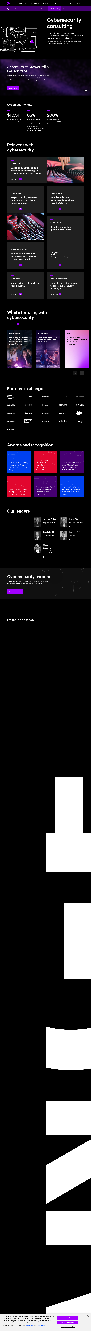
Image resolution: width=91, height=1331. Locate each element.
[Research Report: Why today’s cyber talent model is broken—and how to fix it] (48, 349)
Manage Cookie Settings (68, 1327)
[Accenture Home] (9, 3)
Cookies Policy (29, 1325)
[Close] (88, 1316)
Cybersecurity (12, 9)
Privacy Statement (41, 1325)
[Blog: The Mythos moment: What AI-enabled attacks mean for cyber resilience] (77, 349)
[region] (45, 1322)
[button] (13, 88)
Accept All (68, 1317)
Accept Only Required (67, 1322)
